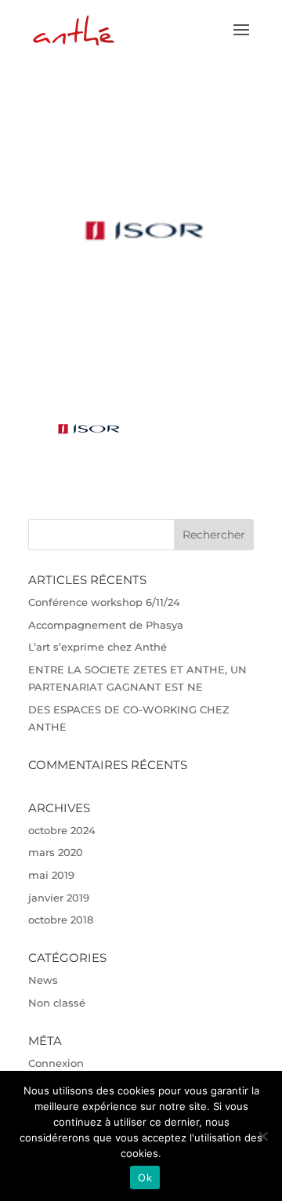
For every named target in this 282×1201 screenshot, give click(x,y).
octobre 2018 (60, 919)
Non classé (56, 1002)
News (43, 980)
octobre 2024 (62, 830)
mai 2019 (51, 875)
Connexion (56, 1063)
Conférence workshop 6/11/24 (104, 602)
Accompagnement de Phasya (105, 625)
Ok (145, 1177)
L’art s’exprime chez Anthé (97, 646)
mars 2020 (55, 852)
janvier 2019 (58, 897)
